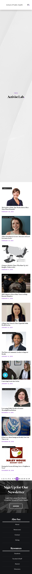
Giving (17, 540)
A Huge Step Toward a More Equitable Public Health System (15, 324)
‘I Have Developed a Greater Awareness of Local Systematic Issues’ (16, 237)
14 (26, 479)
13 (24, 479)
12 (22, 479)
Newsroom (17, 529)
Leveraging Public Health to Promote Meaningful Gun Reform (12, 409)
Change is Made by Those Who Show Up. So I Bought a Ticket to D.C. (15, 266)
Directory (17, 569)
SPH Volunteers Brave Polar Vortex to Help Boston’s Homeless (14, 295)
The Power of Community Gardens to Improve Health (15, 353)
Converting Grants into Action (10, 381)
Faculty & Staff (17, 559)
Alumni (17, 564)
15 (29, 479)
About (17, 524)
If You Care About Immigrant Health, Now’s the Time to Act (15, 438)
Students (17, 553)
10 (17, 479)
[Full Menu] (28, 5)
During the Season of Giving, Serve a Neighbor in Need (16, 467)
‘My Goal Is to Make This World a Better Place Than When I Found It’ (15, 208)
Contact (17, 535)
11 (19, 479)
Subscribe (16, 506)
